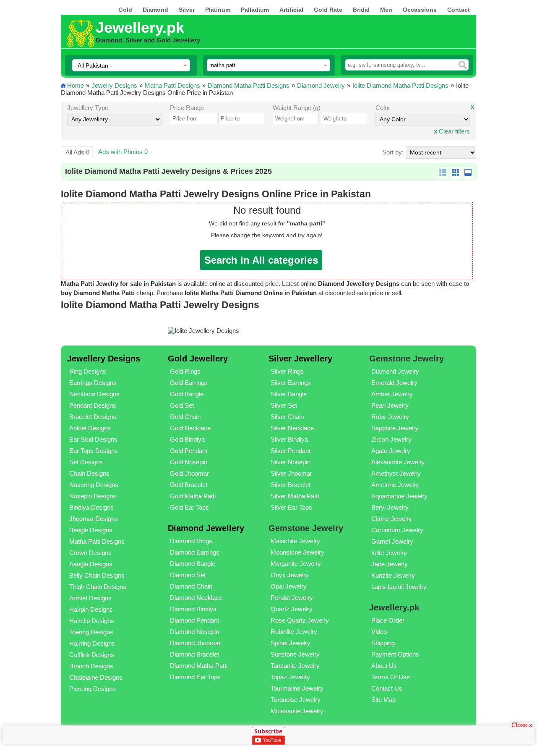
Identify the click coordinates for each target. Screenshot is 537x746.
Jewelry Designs (114, 85)
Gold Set (182, 405)
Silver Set (284, 405)
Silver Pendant (290, 450)
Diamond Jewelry (321, 85)
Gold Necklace (190, 428)
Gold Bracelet (188, 484)
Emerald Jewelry (394, 382)
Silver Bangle (289, 394)
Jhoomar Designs (93, 518)
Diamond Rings (191, 540)
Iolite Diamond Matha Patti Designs (400, 85)
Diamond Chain (191, 586)
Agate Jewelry (390, 450)
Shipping (383, 643)
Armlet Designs (90, 598)
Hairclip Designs (91, 620)
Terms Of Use (390, 677)
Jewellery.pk (140, 27)
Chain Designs (89, 473)
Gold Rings (185, 371)
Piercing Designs (92, 688)
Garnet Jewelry (392, 541)
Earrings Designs (93, 382)
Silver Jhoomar (291, 473)
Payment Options (395, 654)
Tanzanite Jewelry (295, 665)
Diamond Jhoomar (195, 643)
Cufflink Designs (91, 654)
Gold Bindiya (187, 439)
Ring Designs (87, 371)
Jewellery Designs (103, 358)
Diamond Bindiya (193, 609)
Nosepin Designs (92, 496)
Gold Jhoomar (189, 473)
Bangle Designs (90, 530)
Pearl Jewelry (390, 405)
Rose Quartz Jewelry (300, 620)
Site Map (383, 699)
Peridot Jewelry (292, 597)
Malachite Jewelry (295, 540)
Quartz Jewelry (292, 609)
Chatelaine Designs (96, 677)
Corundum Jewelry (397, 530)
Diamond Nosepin (194, 631)
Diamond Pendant (194, 620)
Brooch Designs (91, 666)
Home (75, 85)
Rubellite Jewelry (294, 631)
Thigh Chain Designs (97, 586)
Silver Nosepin (290, 462)
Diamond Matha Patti (198, 665)
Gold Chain (185, 416)
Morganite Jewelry (296, 563)
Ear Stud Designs (93, 439)
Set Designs (86, 462)
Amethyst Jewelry (396, 473)
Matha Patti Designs (172, 85)
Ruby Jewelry (390, 416)
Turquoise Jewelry (296, 699)
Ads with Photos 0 (123, 151)
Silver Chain (287, 416)
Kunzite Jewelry (393, 575)
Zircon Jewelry (391, 439)
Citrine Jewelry (391, 518)
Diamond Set (188, 574)
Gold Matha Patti (193, 496)
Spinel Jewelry (290, 643)
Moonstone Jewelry (297, 552)
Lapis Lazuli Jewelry (399, 586)
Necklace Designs (94, 394)
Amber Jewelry (392, 394)
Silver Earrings (291, 382)
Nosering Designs (93, 484)
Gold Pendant (188, 450)
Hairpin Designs (91, 609)
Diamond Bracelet (194, 654)
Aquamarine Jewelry (399, 496)
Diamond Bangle (192, 563)
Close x (521, 724)
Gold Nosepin (188, 462)
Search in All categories (261, 260)
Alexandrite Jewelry (398, 462)
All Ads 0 (77, 152)
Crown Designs (90, 552)
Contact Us (386, 688)
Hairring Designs (92, 643)
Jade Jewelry (389, 564)
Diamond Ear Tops (195, 677)
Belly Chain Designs (97, 575)
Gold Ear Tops (189, 507)
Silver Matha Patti (295, 496)
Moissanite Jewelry (297, 711)
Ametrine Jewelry (395, 484)
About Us (384, 665)
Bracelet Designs (92, 416)
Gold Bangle (186, 394)
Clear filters (452, 131)
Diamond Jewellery (206, 528)
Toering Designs (91, 632)
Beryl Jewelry (390, 507)
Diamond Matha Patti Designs (248, 85)
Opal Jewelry (289, 586)
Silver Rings (287, 371)
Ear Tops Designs (93, 450)
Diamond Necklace (196, 597)
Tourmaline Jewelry (297, 688)
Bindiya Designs (91, 507)
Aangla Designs (90, 564)
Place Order (387, 620)
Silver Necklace (292, 428)
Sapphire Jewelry (395, 428)
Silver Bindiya (289, 439)
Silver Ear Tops (291, 507)
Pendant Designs (92, 405)
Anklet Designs (90, 428)
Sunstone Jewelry (295, 654)
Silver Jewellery (300, 358)
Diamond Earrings (194, 552)
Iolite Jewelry (389, 552)
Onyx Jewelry (290, 574)
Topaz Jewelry (290, 677)
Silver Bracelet (290, 484)
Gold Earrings (189, 382)
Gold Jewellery (198, 358)
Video (379, 631)
